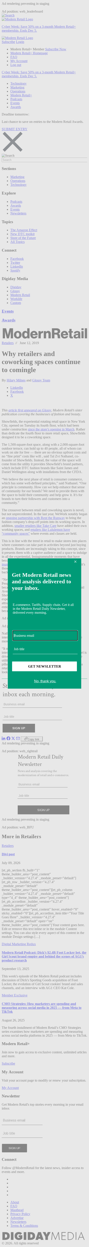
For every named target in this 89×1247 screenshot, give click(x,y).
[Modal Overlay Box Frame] (44, 623)
